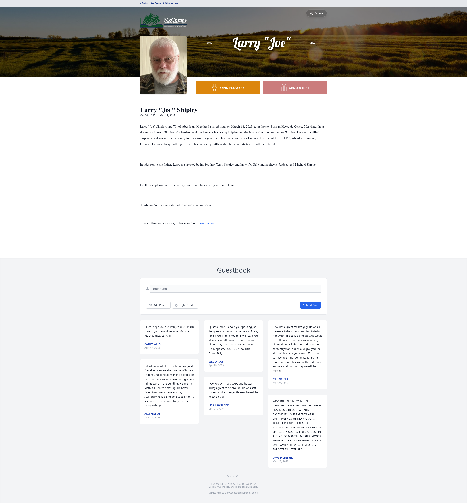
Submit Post (310, 305)
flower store (206, 223)
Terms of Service (243, 486)
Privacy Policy (223, 486)
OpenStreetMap (237, 492)
